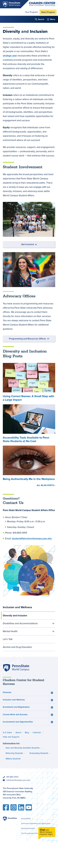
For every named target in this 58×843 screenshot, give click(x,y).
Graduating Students (38, 753)
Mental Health (10, 631)
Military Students (13, 758)
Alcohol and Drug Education (17, 647)
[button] (39, 19)
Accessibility (26, 818)
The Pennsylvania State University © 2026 (37, 833)
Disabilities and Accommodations (20, 623)
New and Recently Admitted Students (23, 747)
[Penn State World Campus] (16, 668)
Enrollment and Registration (16, 706)
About (18, 732)
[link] (46, 833)
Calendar (37, 732)
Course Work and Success (15, 714)
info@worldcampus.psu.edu (18, 780)
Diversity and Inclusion (15, 615)
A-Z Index (7, 732)
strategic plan (10, 55)
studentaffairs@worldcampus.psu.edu (32, 538)
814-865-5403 (12, 776)
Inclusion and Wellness (17, 607)
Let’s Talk (8, 639)
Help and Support (11, 736)
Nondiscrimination (28, 828)
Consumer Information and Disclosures (36, 823)
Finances (7, 692)
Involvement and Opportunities (18, 721)
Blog (27, 732)
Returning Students (14, 753)
